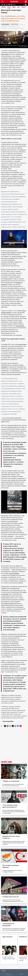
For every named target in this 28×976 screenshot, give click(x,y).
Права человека (12, 26)
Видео (14, 7)
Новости (3, 7)
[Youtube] (21, 726)
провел (13, 252)
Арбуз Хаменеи (7, 937)
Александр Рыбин (5, 24)
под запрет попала (7, 603)
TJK (6, 4)
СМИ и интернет (4, 26)
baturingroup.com (8, 974)
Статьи (9, 7)
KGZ (4, 4)
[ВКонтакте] (8, 726)
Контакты (3, 970)
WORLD (14, 4)
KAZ (2, 4)
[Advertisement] (14, 744)
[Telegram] (15, 726)
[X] (5, 726)
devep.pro (21, 974)
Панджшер (5, 167)
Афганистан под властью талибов (15, 28)
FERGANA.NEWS (14, 1)
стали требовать (14, 573)
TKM (9, 4)
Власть (18, 26)
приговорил (5, 54)
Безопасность (4, 28)
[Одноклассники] (10, 726)
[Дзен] (13, 726)
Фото (18, 7)
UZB (11, 4)
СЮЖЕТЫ (24, 7)
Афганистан (22, 24)
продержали (20, 326)
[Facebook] (18, 726)
